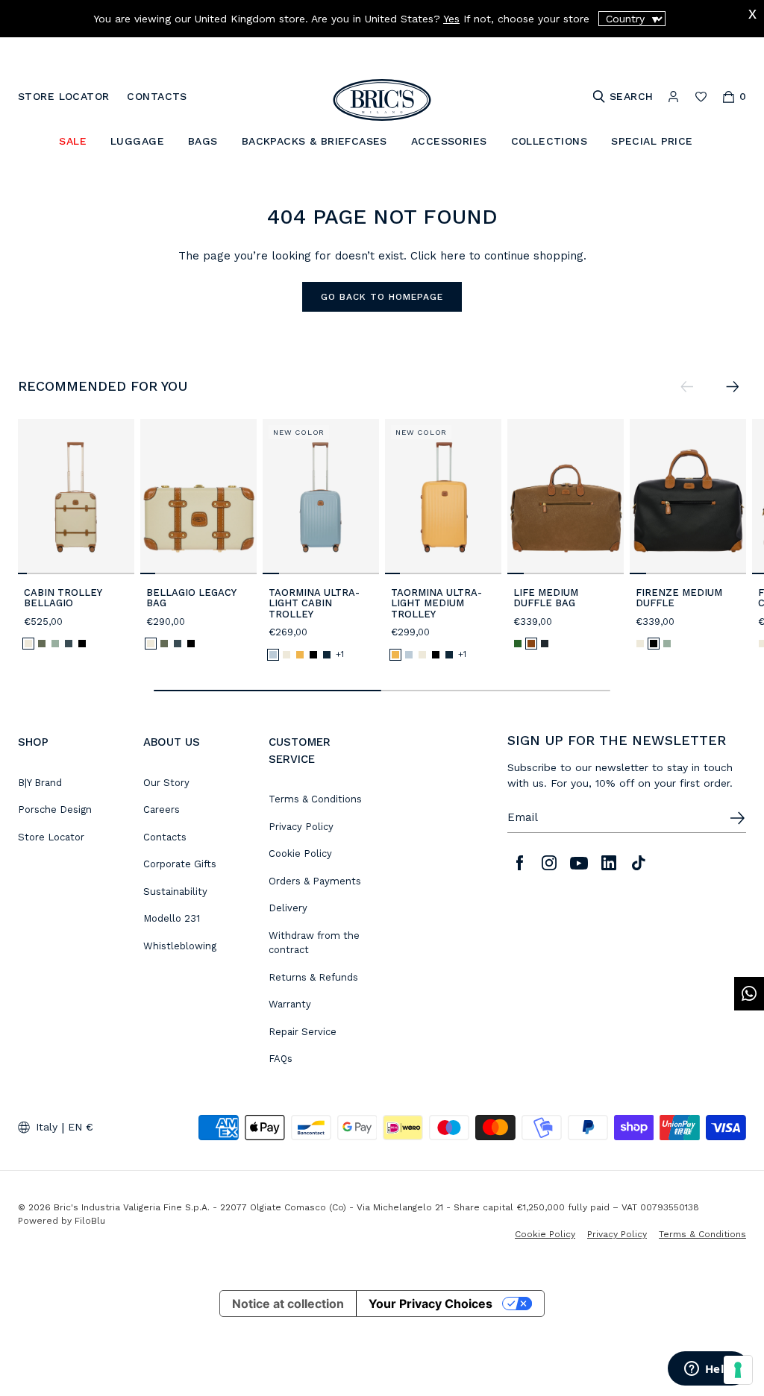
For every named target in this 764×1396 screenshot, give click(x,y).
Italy (46, 1127)
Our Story (166, 782)
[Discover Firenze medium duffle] (688, 496)
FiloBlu (90, 1221)
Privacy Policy (301, 826)
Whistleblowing (179, 946)
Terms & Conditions (315, 799)
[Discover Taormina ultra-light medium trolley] (443, 496)
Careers (161, 809)
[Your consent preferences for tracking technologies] (738, 1370)
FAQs (280, 1058)
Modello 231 (171, 918)
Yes (451, 19)
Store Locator (51, 837)
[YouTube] (579, 863)
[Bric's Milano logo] (382, 100)
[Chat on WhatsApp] (749, 993)
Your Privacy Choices (430, 1303)
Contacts (165, 837)
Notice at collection (288, 1303)
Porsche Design (55, 809)
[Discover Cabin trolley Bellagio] (76, 496)
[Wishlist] (701, 96)
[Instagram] (549, 863)
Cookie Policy (300, 853)
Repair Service (302, 1031)
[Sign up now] (737, 818)
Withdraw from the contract (314, 943)
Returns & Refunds (313, 977)
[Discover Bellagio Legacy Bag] (198, 496)
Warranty (290, 1004)
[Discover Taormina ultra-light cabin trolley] (321, 496)
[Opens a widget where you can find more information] (708, 1370)
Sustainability (175, 891)
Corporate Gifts (179, 864)
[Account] (673, 96)
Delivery (288, 908)
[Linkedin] (609, 863)
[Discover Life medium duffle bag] (565, 496)
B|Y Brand (40, 782)
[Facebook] (519, 863)
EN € (80, 1127)
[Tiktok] (639, 863)
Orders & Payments (315, 881)
